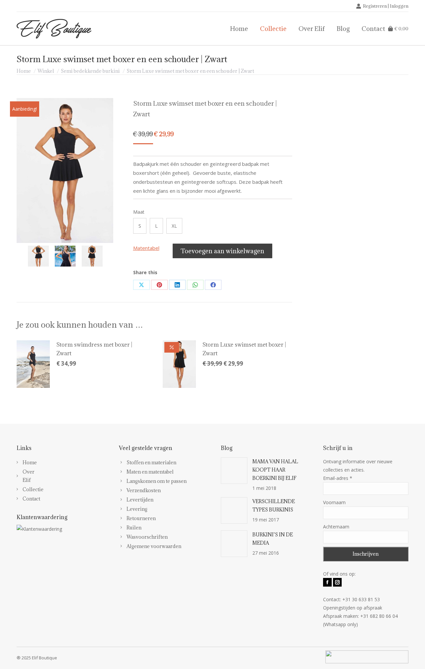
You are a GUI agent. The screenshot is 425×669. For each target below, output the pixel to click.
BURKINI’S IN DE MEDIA (272, 538)
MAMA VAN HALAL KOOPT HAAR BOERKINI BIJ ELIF (275, 469)
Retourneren (141, 518)
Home (25, 462)
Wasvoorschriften (147, 537)
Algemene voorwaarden (154, 546)
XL (174, 226)
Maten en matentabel (150, 472)
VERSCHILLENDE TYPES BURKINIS (273, 505)
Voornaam (334, 502)
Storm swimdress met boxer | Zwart (94, 349)
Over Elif (25, 476)
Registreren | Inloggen (385, 6)
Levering (137, 509)
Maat (138, 212)
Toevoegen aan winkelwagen (222, 251)
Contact (25, 499)
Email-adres (337, 478)
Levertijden (140, 500)
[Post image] (234, 470)
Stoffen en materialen (151, 462)
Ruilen (134, 527)
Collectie (25, 489)
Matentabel (146, 248)
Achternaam (336, 526)
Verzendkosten (144, 490)
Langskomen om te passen (157, 481)
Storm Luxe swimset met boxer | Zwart (244, 349)
